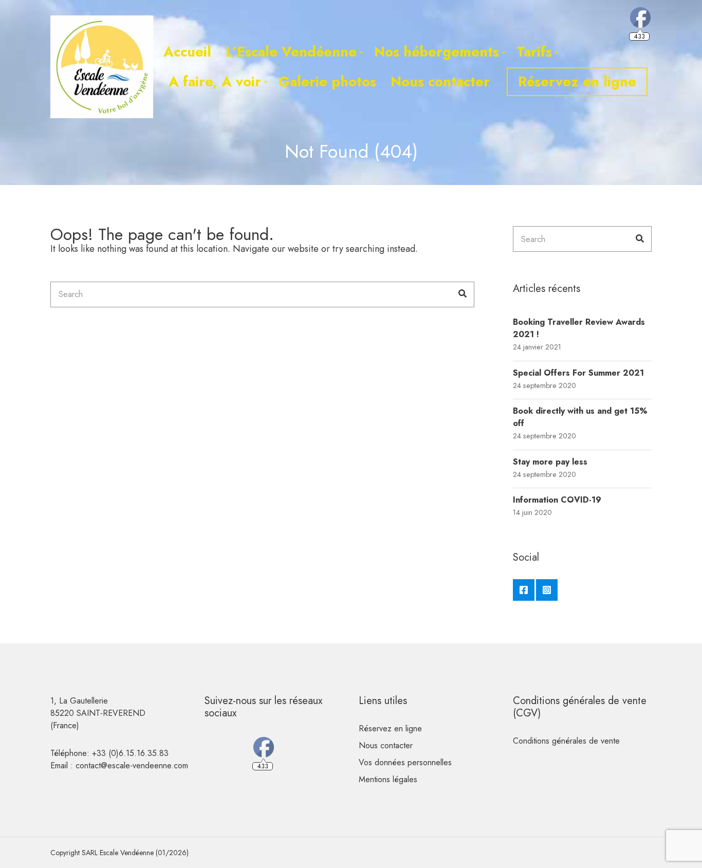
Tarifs (534, 52)
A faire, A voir (215, 81)
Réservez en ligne (577, 81)
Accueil (187, 52)
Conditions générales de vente (566, 741)
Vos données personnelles (405, 762)
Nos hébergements (436, 52)
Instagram (547, 590)
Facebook (523, 590)
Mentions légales (388, 779)
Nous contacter (440, 81)
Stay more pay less (550, 462)
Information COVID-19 (557, 500)
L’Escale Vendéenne (291, 52)
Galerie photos (327, 81)
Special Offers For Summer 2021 (578, 373)
